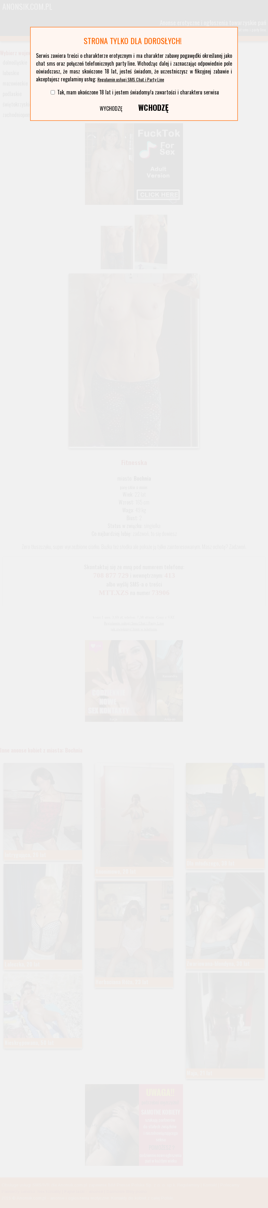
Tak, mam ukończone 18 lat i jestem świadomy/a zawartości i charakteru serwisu (138, 92)
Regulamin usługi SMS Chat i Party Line (130, 79)
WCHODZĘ (153, 107)
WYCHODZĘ (111, 108)
